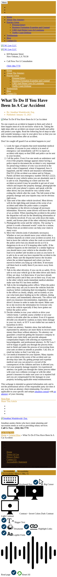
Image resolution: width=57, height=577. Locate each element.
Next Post (5, 399)
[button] (20, 484)
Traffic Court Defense (21, 32)
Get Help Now (7, 433)
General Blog (14, 435)
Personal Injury (18, 25)
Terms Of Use (13, 454)
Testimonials (12, 35)
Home (9, 17)
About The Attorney (15, 19)
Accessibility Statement (17, 462)
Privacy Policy (13, 457)
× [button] (1, 474)
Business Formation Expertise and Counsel (31, 27)
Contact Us (11, 40)
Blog (9, 38)
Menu (4, 3)
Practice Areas (13, 22)
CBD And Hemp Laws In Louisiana (28, 30)
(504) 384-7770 (13, 66)
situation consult (41, 391)
